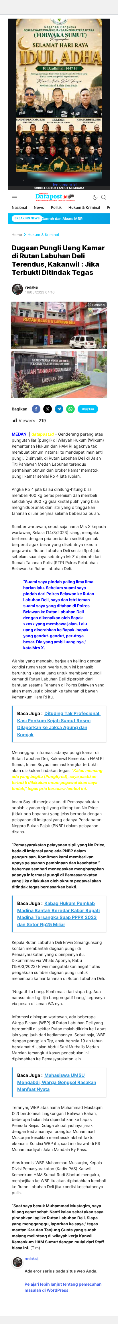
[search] (103, 197)
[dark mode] (95, 197)
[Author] (17, 289)
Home (17, 234)
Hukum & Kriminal (43, 234)
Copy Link (88, 408)
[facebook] (36, 409)
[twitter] (47, 409)
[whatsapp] (70, 409)
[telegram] (59, 409)
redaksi (31, 287)
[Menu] (14, 197)
